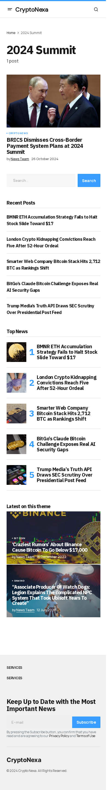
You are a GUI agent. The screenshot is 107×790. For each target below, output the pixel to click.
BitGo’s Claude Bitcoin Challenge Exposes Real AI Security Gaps (66, 444)
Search (89, 180)
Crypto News (18, 133)
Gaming (19, 580)
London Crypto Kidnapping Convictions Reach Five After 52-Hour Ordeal (66, 382)
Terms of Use (85, 736)
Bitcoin (19, 538)
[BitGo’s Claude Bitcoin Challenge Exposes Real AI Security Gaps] (16, 444)
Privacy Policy (59, 736)
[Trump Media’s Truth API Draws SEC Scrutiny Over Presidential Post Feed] (16, 475)
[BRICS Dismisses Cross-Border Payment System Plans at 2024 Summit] (53, 101)
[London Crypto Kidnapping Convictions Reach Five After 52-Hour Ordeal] (16, 383)
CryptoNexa (31, 9)
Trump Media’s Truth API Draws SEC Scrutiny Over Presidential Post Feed (64, 474)
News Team (25, 610)
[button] (10, 9)
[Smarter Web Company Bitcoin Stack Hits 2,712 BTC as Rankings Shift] (16, 413)
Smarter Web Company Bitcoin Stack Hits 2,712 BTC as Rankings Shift (63, 413)
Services (14, 668)
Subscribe (86, 722)
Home (11, 32)
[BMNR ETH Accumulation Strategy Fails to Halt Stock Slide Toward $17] (16, 352)
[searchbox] (41, 180)
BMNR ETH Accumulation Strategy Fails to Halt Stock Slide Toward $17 (67, 352)
